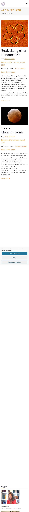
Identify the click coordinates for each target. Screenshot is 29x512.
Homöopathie (20, 68)
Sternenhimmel (21, 146)
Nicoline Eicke (9, 59)
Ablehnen (14, 258)
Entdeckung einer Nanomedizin (14, 52)
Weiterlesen (4, 101)
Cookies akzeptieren (14, 253)
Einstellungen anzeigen (14, 262)
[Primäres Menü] (26, 3)
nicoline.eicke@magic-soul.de (13, 508)
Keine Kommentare (8, 72)
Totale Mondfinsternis (12, 130)
